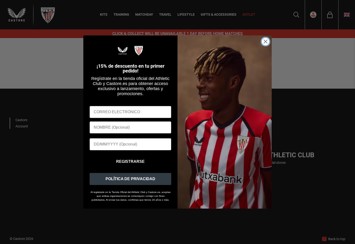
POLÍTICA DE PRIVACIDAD (130, 179)
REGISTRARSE (130, 161)
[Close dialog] (265, 41)
